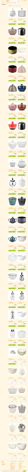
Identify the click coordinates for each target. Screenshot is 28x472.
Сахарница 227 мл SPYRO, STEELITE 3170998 (21, 454)
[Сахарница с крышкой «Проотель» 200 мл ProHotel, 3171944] (21, 126)
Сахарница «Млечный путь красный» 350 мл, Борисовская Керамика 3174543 (12, 77)
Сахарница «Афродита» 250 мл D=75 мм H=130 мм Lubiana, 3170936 (12, 20)
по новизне (15, 5)
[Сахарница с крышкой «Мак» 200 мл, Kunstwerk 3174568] (21, 107)
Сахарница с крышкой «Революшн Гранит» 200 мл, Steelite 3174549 (12, 96)
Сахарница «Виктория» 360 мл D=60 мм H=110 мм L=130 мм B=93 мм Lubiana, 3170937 (13, 171)
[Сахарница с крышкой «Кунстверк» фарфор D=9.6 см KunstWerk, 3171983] (12, 258)
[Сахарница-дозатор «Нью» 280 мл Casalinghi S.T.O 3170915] (12, 333)
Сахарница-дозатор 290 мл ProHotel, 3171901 (21, 284)
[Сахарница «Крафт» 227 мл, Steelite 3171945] (12, 371)
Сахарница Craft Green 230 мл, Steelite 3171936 (21, 359)
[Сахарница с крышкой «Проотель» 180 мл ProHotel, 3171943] (21, 31)
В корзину (12, 80)
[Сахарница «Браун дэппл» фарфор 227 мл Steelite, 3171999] (21, 239)
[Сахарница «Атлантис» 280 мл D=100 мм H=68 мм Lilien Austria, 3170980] (21, 144)
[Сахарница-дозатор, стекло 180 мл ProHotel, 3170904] (12, 295)
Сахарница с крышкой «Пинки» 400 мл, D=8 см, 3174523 (12, 227)
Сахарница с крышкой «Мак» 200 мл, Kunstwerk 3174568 (22, 114)
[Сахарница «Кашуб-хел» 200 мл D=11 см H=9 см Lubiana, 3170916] (21, 390)
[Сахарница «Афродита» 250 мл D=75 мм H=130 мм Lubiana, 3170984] (21, 371)
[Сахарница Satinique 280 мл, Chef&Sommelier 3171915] (21, 333)
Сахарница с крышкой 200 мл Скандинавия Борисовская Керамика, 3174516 (12, 209)
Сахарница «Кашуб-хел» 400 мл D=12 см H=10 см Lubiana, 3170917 (12, 398)
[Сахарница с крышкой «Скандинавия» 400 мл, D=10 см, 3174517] (12, 239)
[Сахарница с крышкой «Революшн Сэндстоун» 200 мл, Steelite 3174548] (21, 69)
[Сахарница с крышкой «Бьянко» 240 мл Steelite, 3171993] (21, 182)
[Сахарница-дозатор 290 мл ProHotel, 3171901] (21, 277)
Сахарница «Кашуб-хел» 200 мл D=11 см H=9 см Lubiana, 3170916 (22, 397)
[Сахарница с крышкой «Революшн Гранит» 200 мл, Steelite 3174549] (12, 88)
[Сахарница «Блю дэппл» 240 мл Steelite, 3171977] (12, 277)
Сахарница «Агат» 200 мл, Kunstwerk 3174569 (12, 133)
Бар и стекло (11, 465)
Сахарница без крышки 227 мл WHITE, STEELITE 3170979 (12, 454)
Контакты (20, 467)
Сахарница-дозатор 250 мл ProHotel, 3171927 (21, 303)
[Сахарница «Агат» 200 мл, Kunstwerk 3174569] (12, 126)
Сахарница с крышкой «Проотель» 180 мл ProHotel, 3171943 (21, 39)
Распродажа (20, 465)
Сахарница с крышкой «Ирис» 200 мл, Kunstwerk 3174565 (21, 95)
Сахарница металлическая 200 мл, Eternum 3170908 (21, 435)
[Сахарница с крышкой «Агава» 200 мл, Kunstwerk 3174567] (12, 31)
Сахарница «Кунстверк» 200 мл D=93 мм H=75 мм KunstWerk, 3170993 (12, 152)
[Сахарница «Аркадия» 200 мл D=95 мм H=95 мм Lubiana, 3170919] (21, 163)
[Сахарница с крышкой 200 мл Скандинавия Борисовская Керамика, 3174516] (12, 201)
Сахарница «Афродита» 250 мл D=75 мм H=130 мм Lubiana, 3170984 (21, 379)
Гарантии (20, 463)
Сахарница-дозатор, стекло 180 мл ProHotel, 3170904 (12, 303)
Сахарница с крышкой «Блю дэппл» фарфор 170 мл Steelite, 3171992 (12, 435)
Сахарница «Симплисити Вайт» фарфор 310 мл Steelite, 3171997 (22, 265)
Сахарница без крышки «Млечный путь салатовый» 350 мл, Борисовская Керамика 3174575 (12, 58)
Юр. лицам (20, 464)
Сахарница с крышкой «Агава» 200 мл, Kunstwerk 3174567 (12, 38)
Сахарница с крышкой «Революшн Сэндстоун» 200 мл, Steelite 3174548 (22, 77)
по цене (13, 5)
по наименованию (19, 5)
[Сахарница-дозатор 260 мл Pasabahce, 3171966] (12, 314)
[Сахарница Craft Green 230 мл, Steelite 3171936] (21, 352)
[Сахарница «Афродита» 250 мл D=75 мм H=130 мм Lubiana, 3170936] (12, 12)
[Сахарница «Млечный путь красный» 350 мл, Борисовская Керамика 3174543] (12, 69)
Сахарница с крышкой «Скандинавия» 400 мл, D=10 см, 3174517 (12, 247)
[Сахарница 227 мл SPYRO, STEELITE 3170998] (21, 446)
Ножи (11, 464)
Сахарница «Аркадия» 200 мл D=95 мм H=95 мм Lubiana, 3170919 (21, 171)
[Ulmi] (7, 0)
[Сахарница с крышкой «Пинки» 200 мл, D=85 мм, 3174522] (21, 409)
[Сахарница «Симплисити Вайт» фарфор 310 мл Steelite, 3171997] (21, 258)
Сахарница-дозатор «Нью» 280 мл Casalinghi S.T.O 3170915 (12, 340)
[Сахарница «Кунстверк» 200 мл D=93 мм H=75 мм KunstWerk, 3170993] (12, 144)
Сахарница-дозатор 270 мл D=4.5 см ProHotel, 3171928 (13, 189)
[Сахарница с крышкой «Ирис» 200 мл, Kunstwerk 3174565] (21, 88)
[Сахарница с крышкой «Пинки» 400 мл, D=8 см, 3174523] (12, 220)
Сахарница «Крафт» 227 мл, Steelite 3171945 (12, 378)
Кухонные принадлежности (13, 463)
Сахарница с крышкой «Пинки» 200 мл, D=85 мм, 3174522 (21, 416)
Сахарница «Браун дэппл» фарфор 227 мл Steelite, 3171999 (22, 246)
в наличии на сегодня (14, 41)
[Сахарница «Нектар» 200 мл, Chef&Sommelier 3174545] (21, 50)
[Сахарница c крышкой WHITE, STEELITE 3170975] (21, 12)
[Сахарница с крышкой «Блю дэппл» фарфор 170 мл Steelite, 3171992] (12, 428)
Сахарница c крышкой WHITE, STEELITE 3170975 (21, 19)
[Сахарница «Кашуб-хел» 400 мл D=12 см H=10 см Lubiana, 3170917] (12, 390)
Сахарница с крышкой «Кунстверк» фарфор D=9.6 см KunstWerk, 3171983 (12, 265)
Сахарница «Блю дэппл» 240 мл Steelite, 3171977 (12, 284)
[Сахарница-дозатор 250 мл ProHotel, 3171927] (21, 295)
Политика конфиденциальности (22, 466)
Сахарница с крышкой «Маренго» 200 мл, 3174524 (21, 208)
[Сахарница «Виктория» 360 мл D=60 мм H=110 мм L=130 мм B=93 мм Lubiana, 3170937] (12, 163)
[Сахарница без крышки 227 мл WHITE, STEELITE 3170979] (12, 446)
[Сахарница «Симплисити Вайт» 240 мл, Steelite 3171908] (21, 314)
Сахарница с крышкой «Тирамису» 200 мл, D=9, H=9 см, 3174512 (12, 416)
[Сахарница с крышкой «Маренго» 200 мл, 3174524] (21, 201)
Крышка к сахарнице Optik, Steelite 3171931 (12, 359)
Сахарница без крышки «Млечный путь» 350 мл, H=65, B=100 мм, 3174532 (21, 228)
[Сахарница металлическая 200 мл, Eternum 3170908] (21, 428)
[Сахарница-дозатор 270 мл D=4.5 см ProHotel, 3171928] (12, 182)
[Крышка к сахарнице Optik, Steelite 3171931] (12, 352)
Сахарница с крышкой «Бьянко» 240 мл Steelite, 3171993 (22, 189)
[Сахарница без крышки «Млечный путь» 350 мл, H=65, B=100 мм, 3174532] (21, 220)
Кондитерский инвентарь (13, 466)
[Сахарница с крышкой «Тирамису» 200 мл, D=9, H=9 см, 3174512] (12, 409)
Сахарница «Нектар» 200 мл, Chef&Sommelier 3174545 (21, 57)
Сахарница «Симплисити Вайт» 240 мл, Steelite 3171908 (21, 321)
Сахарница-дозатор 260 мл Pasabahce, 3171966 (12, 321)
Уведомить (12, 382)
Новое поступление (12, 469)
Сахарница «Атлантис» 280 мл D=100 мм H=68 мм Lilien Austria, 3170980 (22, 152)
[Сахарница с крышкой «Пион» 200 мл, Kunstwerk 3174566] (12, 107)
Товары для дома (12, 467)
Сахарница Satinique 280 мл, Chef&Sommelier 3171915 (21, 340)
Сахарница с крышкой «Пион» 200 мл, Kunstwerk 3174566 (12, 114)
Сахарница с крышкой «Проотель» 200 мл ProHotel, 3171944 (21, 133)
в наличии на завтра (14, 60)
